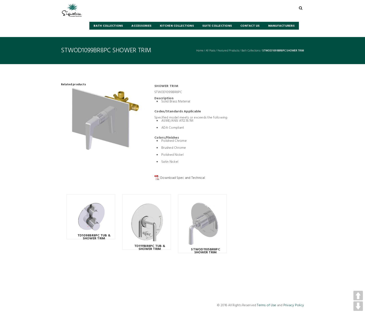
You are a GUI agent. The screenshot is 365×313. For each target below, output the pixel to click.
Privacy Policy (293, 305)
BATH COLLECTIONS (108, 25)
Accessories (141, 25)
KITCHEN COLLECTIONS (177, 25)
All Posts (210, 50)
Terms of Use (266, 305)
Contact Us (250, 25)
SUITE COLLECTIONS (217, 25)
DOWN (358, 306)
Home (199, 50)
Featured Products (228, 50)
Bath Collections (250, 50)
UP (358, 295)
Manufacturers (281, 25)
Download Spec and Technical (182, 178)
